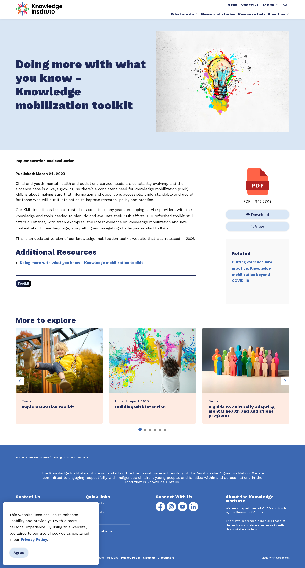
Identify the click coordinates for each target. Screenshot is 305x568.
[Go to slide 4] (155, 430)
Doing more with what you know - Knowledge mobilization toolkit (81, 262)
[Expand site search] (285, 4)
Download (258, 214)
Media (232, 4)
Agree (18, 553)
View (258, 225)
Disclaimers (165, 557)
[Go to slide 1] (140, 429)
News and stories (218, 14)
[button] (222, 81)
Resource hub (251, 14)
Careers (91, 540)
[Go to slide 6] (165, 430)
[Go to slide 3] (150, 430)
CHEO (266, 508)
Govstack (282, 557)
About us (276, 14)
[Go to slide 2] (145, 430)
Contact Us (250, 4)
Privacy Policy (130, 557)
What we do (182, 14)
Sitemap (149, 557)
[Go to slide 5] (160, 430)
